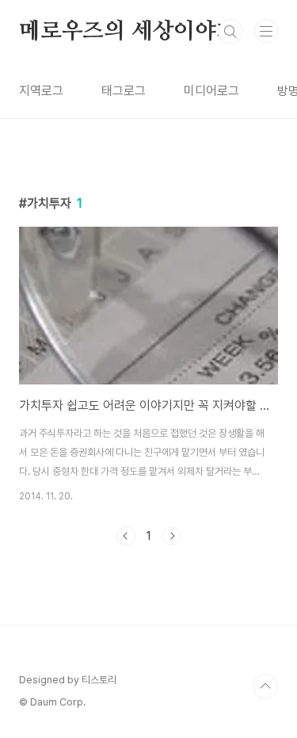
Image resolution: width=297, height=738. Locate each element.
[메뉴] (266, 31)
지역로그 (41, 90)
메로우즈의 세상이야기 (128, 32)
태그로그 (123, 90)
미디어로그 (211, 90)
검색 (230, 32)
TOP (265, 686)
